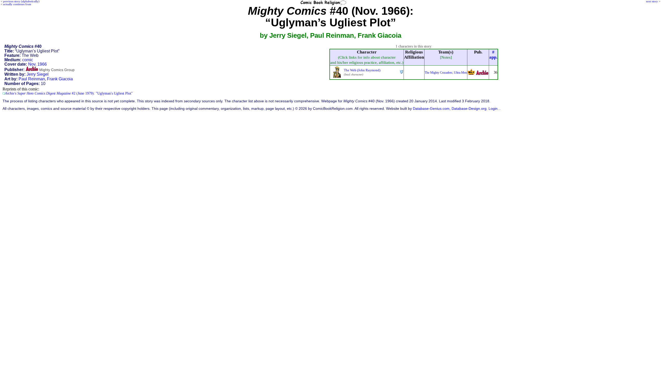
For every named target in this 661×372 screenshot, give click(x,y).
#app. (493, 55)
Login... (495, 109)
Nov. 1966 (37, 64)
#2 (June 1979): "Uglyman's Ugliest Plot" (69, 93)
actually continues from (17, 4)
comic (27, 60)
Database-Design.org (469, 109)
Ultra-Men (460, 72)
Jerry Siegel (38, 74)
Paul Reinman (32, 79)
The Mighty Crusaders (438, 72)
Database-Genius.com (431, 109)
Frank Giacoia (60, 79)
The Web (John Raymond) (362, 70)
